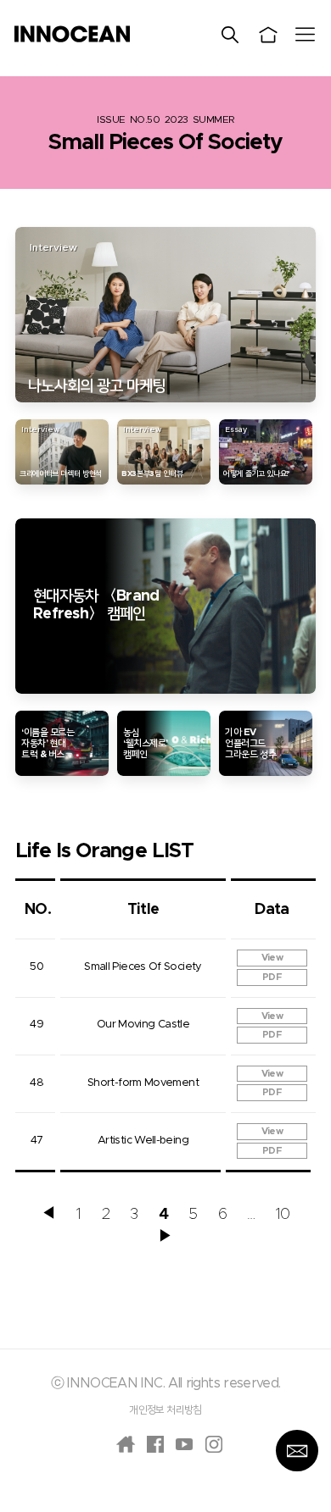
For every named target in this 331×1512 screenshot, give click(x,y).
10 (283, 1214)
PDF (272, 977)
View (272, 957)
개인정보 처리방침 (165, 1409)
